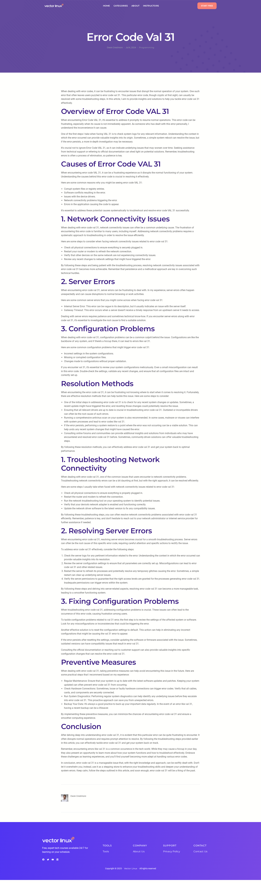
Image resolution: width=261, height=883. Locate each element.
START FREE (207, 6)
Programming (146, 47)
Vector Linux (130, 868)
